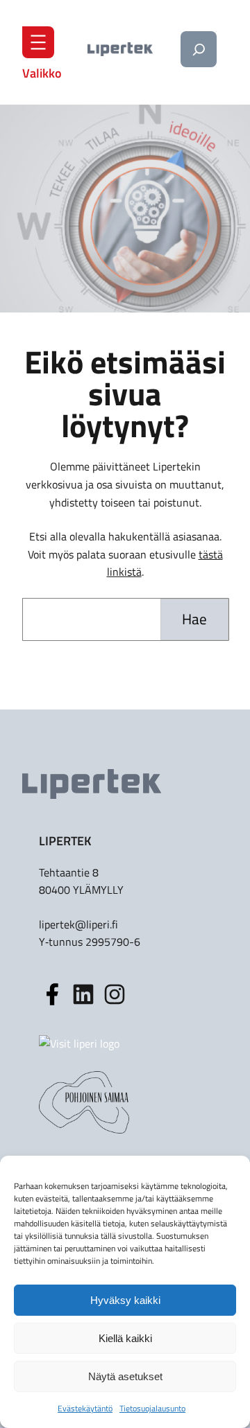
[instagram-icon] (83, 994)
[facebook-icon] (52, 994)
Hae (194, 619)
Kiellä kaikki (125, 1338)
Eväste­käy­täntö (85, 1408)
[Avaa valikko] (38, 42)
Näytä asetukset (125, 1376)
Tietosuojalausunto (152, 1408)
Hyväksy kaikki (125, 1300)
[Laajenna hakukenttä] (199, 49)
